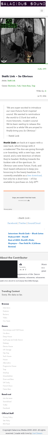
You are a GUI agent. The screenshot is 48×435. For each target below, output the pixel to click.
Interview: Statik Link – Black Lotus (25, 233)
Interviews (6, 308)
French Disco (7, 386)
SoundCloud (34, 223)
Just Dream (37, 433)
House (5, 359)
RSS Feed (6, 424)
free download (34, 175)
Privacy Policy (8, 417)
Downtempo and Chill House (13, 330)
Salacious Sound (23, 4)
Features (6, 311)
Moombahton (8, 376)
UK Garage (7, 349)
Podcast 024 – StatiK (18, 237)
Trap (33, 85)
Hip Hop (6, 353)
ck (45, 91)
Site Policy (6, 420)
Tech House (7, 356)
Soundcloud (7, 401)
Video (5, 317)
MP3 (44, 69)
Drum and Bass (8, 379)
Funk (19, 85)
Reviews (6, 314)
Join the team (7, 398)
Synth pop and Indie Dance (13, 340)
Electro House (8, 346)
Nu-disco (6, 333)
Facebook (12, 223)
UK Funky (6, 382)
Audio (40, 69)
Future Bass (26, 85)
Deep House (7, 336)
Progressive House (9, 366)
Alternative (7, 363)
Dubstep (6, 343)
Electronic (12, 85)
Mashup (6, 372)
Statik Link (11, 80)
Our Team (6, 321)
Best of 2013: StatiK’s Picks (21, 240)
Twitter (22, 223)
